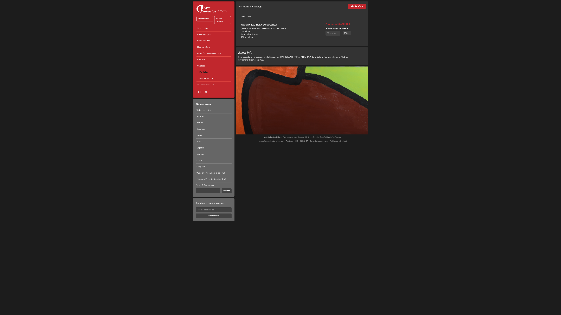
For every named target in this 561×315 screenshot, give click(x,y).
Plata (198, 141)
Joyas (199, 135)
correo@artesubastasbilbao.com (271, 141)
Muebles (200, 154)
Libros (199, 160)
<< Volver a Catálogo (250, 6)
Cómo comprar (204, 34)
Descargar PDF (206, 78)
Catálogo (201, 66)
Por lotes (203, 72)
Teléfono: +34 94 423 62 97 (297, 141)
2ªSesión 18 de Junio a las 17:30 (211, 179)
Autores (200, 116)
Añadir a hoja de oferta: (336, 28)
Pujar (346, 33)
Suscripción (202, 28)
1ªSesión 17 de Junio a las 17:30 (210, 173)
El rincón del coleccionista (209, 53)
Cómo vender (203, 41)
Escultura (200, 129)
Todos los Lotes (203, 110)
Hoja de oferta (203, 47)
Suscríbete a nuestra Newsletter (210, 203)
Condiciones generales (319, 141)
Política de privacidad (338, 141)
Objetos (200, 148)
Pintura (199, 123)
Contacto (201, 59)
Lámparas (200, 167)
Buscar (226, 190)
